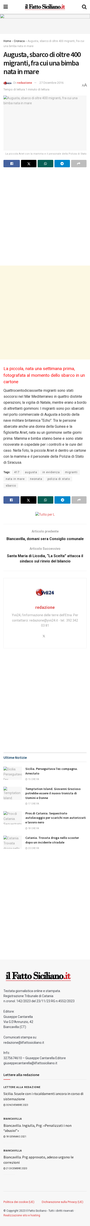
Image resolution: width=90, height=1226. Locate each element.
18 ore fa (33, 828)
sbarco (11, 485)
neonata (36, 479)
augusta (31, 472)
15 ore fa (33, 779)
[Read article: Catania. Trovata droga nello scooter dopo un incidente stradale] (12, 842)
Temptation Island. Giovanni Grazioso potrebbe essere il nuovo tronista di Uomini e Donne (53, 793)
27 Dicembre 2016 (51, 82)
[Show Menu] (5, 7)
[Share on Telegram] (62, 163)
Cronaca (19, 41)
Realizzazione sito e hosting (21, 1215)
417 (17, 472)
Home (7, 41)
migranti (71, 472)
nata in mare (15, 479)
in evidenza (51, 472)
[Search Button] (84, 7)
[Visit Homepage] (45, 7)
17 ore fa (33, 803)
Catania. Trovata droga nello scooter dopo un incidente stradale (52, 840)
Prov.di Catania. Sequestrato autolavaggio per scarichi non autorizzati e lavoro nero (55, 817)
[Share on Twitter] (28, 163)
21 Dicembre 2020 (16, 1168)
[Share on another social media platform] (79, 163)
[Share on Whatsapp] (45, 163)
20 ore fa (33, 848)
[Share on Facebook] (11, 163)
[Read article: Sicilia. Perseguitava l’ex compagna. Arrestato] (12, 773)
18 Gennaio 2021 (16, 1136)
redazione (24, 82)
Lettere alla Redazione (21, 1087)
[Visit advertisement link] (45, 24)
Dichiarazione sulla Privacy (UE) (62, 1202)
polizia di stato (59, 479)
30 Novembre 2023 (17, 1105)
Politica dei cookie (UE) (18, 1202)
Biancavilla (12, 1118)
